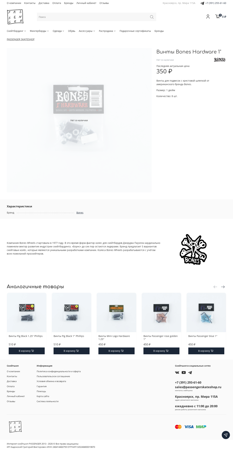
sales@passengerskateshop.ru (198, 387)
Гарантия (42, 386)
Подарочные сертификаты (135, 31)
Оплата (56, 3)
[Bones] (219, 59)
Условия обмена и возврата (51, 381)
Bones (79, 212)
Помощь (41, 391)
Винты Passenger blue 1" (202, 336)
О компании (14, 3)
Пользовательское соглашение (53, 376)
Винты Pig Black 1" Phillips (69, 336)
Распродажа (106, 31)
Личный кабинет (86, 3)
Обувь (71, 31)
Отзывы (104, 3)
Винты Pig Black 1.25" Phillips (26, 336)
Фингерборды (38, 31)
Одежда (57, 31)
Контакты (29, 3)
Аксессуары (85, 31)
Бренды (68, 3)
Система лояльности (48, 401)
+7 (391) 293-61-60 (215, 3)
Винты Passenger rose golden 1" (160, 337)
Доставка (44, 3)
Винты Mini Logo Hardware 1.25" (114, 337)
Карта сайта (43, 396)
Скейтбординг (15, 31)
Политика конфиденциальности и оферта (59, 371)
